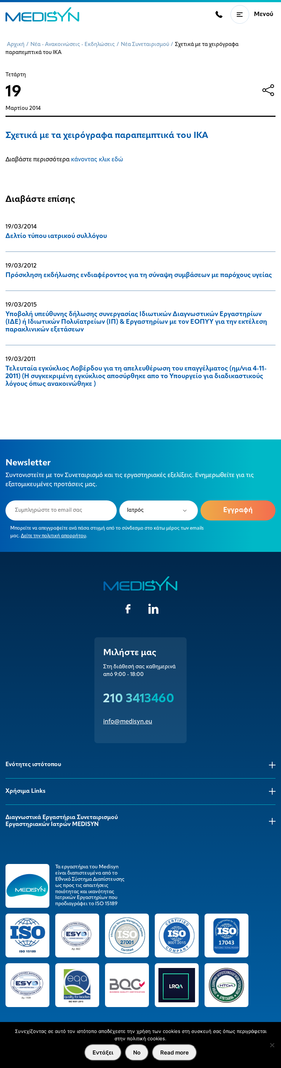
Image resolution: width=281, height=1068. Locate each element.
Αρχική (16, 44)
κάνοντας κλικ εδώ (97, 160)
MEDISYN (42, 14)
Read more (174, 1052)
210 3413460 (138, 699)
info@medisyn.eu (127, 722)
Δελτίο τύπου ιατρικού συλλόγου (56, 236)
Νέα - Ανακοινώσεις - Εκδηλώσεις (72, 44)
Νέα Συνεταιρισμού (145, 44)
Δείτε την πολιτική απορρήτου (53, 536)
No (136, 1052)
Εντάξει (103, 1052)
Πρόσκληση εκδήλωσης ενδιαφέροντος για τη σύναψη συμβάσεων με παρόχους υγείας (138, 275)
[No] (272, 1045)
